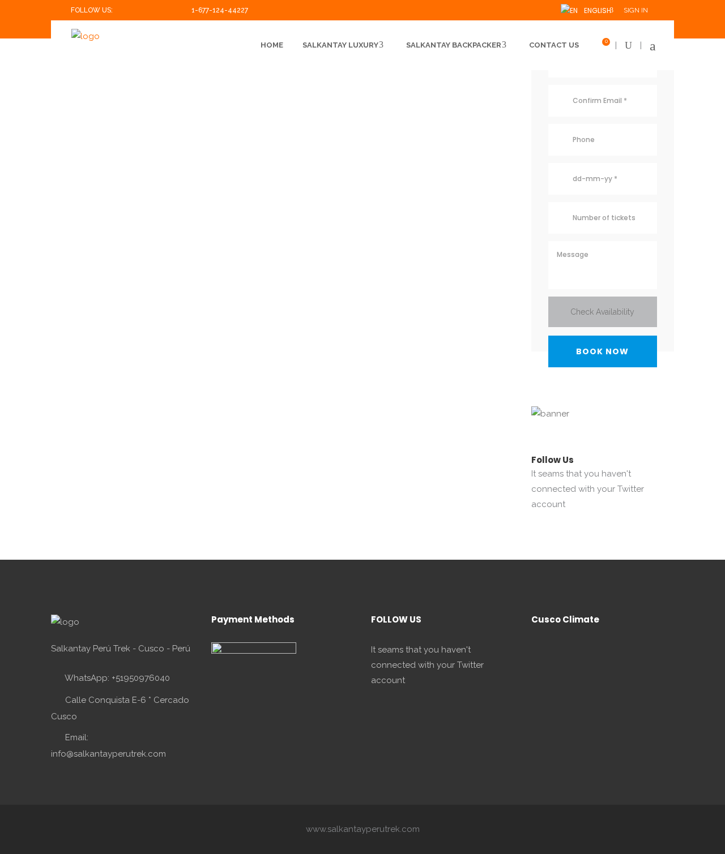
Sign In (636, 10)
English (596, 10)
